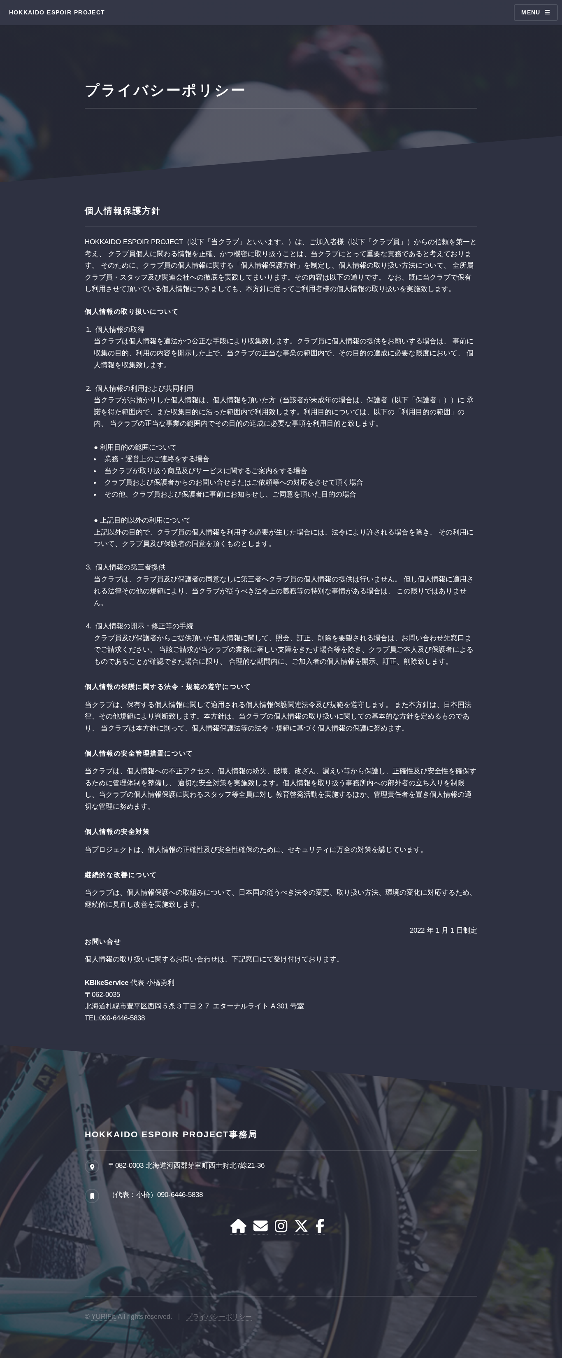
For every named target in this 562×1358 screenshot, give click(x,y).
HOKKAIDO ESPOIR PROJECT (57, 12)
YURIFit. (103, 1316)
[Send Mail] (260, 1227)
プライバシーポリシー (219, 1316)
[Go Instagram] (281, 1227)
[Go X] (301, 1227)
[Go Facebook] (320, 1227)
